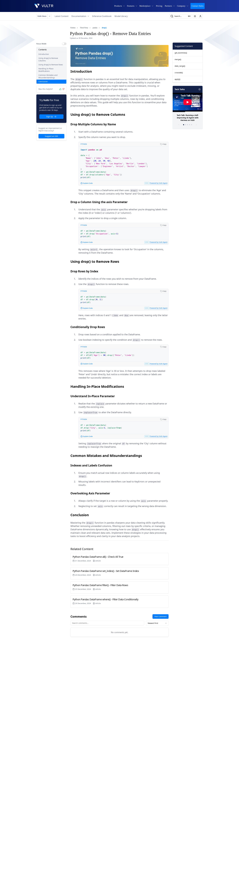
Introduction (43, 54)
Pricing (159, 6)
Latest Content (61, 16)
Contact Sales (198, 6)
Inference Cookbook (102, 16)
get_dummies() (181, 53)
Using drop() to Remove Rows (50, 64)
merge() (178, 59)
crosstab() (179, 72)
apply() (177, 79)
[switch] (64, 43)
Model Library (121, 16)
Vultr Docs (41, 16)
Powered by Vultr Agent (158, 183)
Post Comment (160, 616)
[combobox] (157, 623)
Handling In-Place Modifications (45, 69)
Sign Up (49, 116)
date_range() (180, 66)
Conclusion (43, 81)
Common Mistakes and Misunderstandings (48, 76)
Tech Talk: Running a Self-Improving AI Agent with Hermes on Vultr (188, 117)
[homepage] (43, 6)
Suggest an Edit (51, 136)
